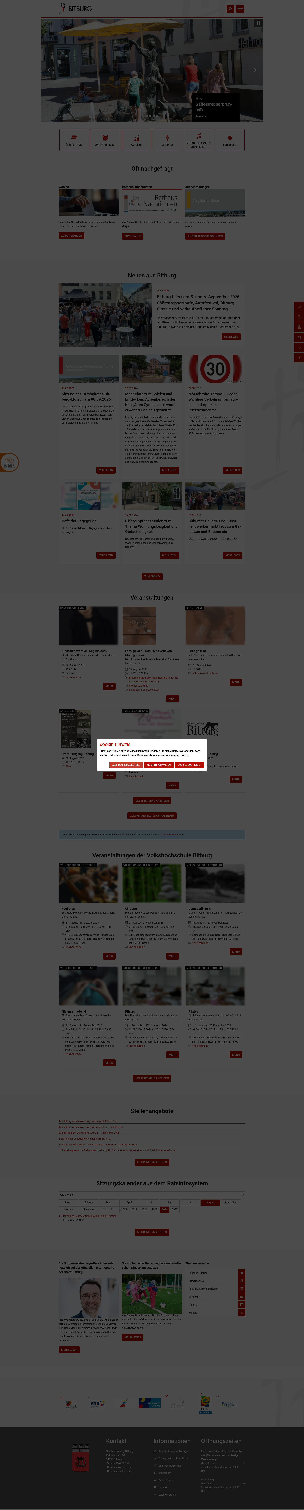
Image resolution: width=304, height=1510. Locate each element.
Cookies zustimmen (189, 765)
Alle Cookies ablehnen (126, 765)
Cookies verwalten (159, 765)
